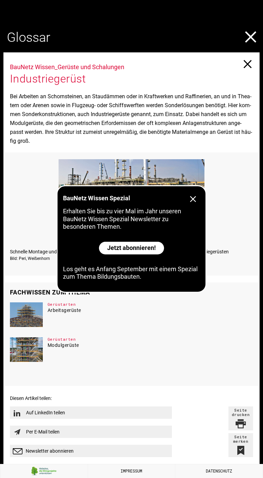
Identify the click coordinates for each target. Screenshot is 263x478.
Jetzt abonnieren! (131, 247)
